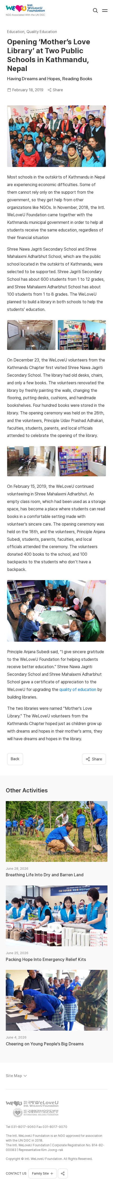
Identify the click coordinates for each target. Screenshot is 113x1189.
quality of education (77, 689)
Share (58, 90)
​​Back (15, 758)
